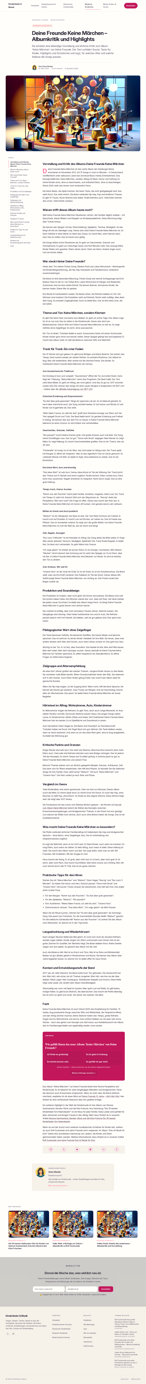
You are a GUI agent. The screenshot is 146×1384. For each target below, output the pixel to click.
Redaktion (87, 1320)
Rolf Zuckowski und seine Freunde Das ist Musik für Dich (69, 1140)
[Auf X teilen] (64, 1149)
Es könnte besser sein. (58, 1061)
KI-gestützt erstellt (71, 68)
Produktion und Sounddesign (20, 191)
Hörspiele (35, 6)
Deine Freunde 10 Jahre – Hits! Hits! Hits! (100, 1096)
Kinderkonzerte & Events (49, 5)
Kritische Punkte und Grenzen (17, 214)
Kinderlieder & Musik (15, 5)
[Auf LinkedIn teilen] (90, 1149)
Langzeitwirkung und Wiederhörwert (17, 236)
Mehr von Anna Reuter (57, 1186)
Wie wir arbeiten (89, 1333)
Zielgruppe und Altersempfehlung (16, 201)
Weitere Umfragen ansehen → (84, 1073)
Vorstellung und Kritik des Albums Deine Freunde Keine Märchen (20, 164)
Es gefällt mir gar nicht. (97, 1061)
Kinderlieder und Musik (40, 20)
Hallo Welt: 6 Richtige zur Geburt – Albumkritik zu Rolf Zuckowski (68, 1244)
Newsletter (130, 6)
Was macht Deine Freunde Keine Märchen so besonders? (19, 224)
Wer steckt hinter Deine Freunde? (18, 176)
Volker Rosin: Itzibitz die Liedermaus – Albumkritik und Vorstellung (114, 1244)
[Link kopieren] (117, 1149)
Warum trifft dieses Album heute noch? (19, 171)
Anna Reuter (47, 66)
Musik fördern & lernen (109, 5)
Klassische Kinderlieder (69, 5)
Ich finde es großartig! (57, 1054)
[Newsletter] (13, 1334)
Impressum (87, 1342)
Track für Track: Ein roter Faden (19, 187)
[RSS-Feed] (8, 1334)
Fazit (12, 246)
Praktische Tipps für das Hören (19, 231)
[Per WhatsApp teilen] (51, 1149)
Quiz (85, 1329)
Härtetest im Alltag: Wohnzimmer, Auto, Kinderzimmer (17, 208)
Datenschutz (88, 1346)
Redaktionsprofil (55, 1175)
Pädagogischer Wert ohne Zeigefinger (19, 196)
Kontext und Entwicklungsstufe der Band (20, 242)
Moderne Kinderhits (89, 5)
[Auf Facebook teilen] (77, 1149)
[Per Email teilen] (104, 1149)
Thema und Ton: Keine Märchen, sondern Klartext (20, 181)
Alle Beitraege (88, 1325)
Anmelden (105, 1289)
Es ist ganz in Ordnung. (97, 1054)
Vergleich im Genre (17, 219)
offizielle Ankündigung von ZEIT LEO (75, 389)
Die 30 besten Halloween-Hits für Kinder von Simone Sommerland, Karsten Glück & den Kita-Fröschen (28, 1246)
